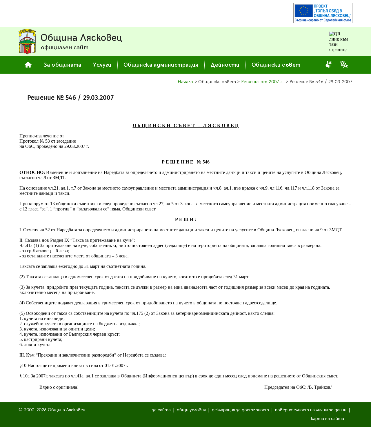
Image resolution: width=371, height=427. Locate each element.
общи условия (191, 410)
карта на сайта (327, 418)
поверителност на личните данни (310, 410)
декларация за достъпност (240, 410)
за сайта (161, 410)
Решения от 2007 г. (262, 82)
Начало (185, 82)
